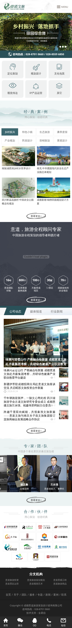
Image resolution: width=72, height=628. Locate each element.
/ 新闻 (48, 594)
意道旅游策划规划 (36, 580)
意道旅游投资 (12, 580)
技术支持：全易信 (36, 612)
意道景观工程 (60, 580)
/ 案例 (55, 594)
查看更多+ (36, 216)
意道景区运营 (12, 583)
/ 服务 (32, 594)
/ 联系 (62, 594)
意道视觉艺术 (36, 583)
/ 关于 (16, 594)
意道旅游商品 (60, 583)
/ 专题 (40, 594)
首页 (8, 594)
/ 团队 (24, 594)
